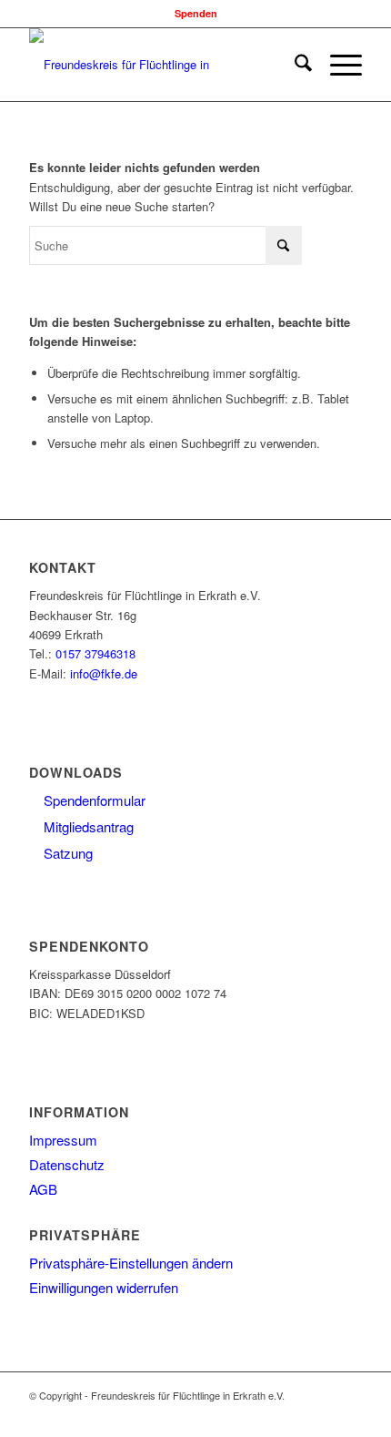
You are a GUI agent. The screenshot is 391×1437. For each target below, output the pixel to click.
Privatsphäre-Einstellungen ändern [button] (131, 1262)
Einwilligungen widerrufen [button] (103, 1287)
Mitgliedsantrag (87, 826)
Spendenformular (92, 800)
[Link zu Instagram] (293, 1414)
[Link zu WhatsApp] (321, 1414)
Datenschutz (67, 1164)
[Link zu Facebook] (266, 1414)
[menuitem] (294, 64)
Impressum (63, 1139)
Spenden (196, 13)
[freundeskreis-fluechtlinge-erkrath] (162, 64)
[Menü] (337, 64)
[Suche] (294, 64)
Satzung (66, 852)
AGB (43, 1188)
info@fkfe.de (103, 673)
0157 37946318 (95, 653)
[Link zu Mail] (348, 1414)
